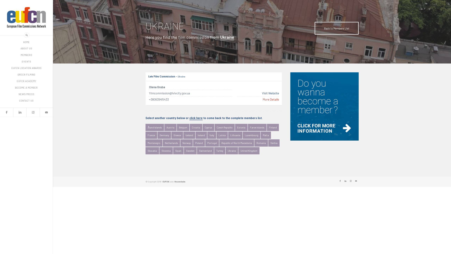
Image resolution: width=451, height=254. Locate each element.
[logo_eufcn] (26, 17)
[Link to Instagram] (33, 112)
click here (196, 118)
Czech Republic (225, 127)
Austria (170, 127)
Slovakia (152, 150)
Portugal (212, 142)
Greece (177, 135)
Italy (211, 135)
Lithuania (235, 135)
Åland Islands (155, 127)
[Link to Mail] (46, 112)
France (151, 135)
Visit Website (270, 93)
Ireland (201, 135)
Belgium (183, 127)
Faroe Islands (257, 127)
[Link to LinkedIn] (19, 112)
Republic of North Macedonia (236, 142)
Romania (261, 142)
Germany (164, 135)
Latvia (222, 135)
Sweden (190, 150)
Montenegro (154, 142)
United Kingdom (248, 150)
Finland (273, 127)
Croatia (196, 127)
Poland (199, 142)
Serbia (273, 142)
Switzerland (205, 150)
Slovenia (166, 150)
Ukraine (232, 150)
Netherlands (171, 142)
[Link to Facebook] (6, 112)
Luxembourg (251, 135)
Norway (187, 142)
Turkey (219, 150)
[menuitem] (26, 42)
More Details (271, 99)
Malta (266, 135)
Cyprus (208, 127)
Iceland (189, 135)
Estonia (241, 127)
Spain (178, 150)
